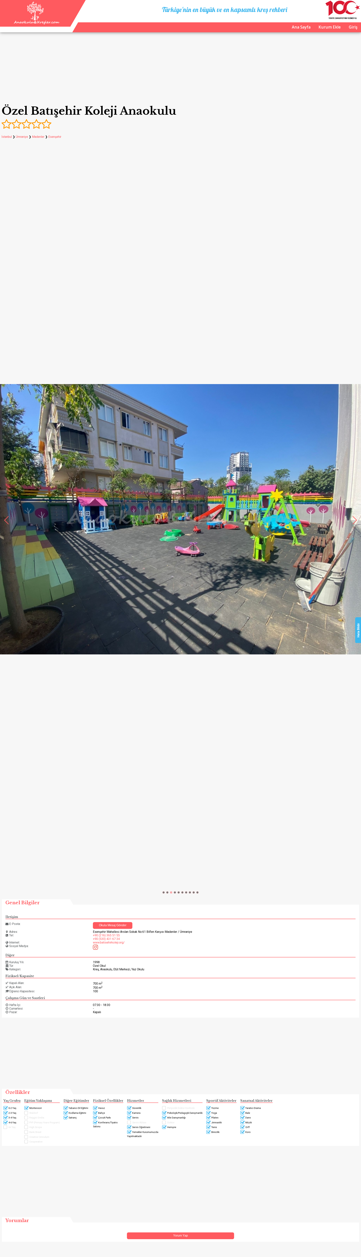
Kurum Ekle (330, 27)
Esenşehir (54, 137)
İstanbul (7, 137)
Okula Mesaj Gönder (112, 925)
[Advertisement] (180, 69)
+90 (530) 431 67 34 (106, 939)
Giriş (353, 27)
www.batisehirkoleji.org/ (109, 942)
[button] (163, 892)
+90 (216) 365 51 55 (106, 935)
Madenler (38, 137)
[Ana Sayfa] (36, 23)
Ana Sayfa (301, 27)
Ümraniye (22, 137)
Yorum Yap (180, 1235)
